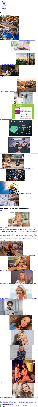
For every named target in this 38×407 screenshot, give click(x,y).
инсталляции (35, 401)
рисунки (31, 402)
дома (22, 401)
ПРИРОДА (3, 4)
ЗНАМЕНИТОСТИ (4, 5)
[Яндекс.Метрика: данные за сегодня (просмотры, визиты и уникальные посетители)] (2, 406)
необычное (12, 402)
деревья (18, 401)
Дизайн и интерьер (4, 9)
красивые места (6, 402)
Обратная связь (11, 404)
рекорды (29, 402)
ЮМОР (3, 1)
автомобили (10, 401)
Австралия (1, 401)
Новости (3, 7)
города (16, 401)
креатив (10, 402)
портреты (24, 402)
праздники (26, 402)
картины (1, 402)
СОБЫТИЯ (3, 6)
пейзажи (21, 402)
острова (16, 402)
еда (30, 401)
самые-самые (34, 402)
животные (32, 401)
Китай (4, 401)
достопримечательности (27, 401)
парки (19, 402)
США (5, 401)
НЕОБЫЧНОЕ (4, 2)
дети (19, 401)
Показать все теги (2, 403)
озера (14, 402)
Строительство (4, 8)
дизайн (21, 401)
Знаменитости (2, 210)
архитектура (13, 401)
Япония (7, 401)
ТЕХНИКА (3, 3)
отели (18, 402)
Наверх (37, 400)
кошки (3, 402)
